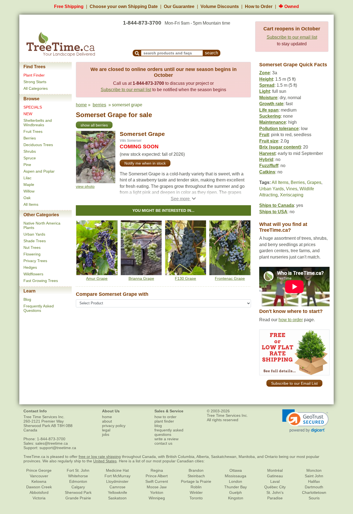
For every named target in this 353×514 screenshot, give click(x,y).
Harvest (267, 153)
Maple (28, 184)
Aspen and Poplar (39, 171)
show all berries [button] (94, 125)
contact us (163, 443)
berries (99, 104)
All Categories (35, 88)
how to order (291, 319)
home (81, 104)
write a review (166, 439)
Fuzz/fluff (268, 165)
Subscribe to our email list (292, 37)
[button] (183, 198)
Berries (29, 138)
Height (266, 79)
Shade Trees (34, 241)
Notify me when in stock (145, 163)
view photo (85, 186)
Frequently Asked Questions (38, 308)
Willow (28, 191)
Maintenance (272, 122)
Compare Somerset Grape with (112, 294)
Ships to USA (273, 211)
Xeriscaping (291, 195)
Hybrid (266, 159)
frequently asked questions (168, 432)
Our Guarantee (179, 6)
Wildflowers (33, 274)
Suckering (270, 116)
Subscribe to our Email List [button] (294, 383)
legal (106, 430)
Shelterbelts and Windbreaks (37, 122)
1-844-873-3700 (142, 23)
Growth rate (271, 103)
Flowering (32, 254)
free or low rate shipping (100, 456)
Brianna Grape (141, 278)
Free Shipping (69, 6)
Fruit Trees (32, 131)
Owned (291, 6)
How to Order (258, 6)
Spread (266, 85)
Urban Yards (34, 234)
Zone (264, 72)
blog (158, 425)
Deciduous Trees (38, 145)
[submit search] (137, 53)
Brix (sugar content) (280, 147)
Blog (27, 299)
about (107, 421)
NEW (27, 114)
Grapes (314, 182)
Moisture (268, 97)
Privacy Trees (35, 261)
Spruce (29, 158)
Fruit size (268, 141)
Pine (27, 164)
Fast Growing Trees (40, 280)
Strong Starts (34, 82)
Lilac (27, 178)
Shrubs (29, 151)
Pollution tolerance (279, 128)
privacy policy (113, 425)
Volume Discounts (219, 6)
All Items (30, 204)
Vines (291, 188)
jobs (105, 434)
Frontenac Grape (230, 278)
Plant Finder (34, 75)
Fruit (264, 134)
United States (105, 461)
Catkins (267, 172)
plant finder (164, 421)
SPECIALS (32, 107)
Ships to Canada (276, 205)
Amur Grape (97, 278)
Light (264, 91)
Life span (269, 110)
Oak (27, 198)
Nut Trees (32, 247)
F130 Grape (185, 278)
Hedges (30, 267)
